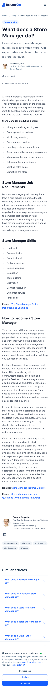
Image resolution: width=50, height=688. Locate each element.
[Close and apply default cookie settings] (45, 646)
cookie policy (16, 665)
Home (5, 15)
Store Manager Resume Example (28, 487)
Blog (14, 15)
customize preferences (30, 662)
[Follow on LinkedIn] (4, 534)
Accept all (25, 683)
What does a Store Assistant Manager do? (20, 609)
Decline (25, 677)
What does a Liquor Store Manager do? (18, 637)
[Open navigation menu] (45, 4)
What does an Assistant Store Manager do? (20, 595)
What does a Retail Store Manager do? (23, 623)
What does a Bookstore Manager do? (22, 581)
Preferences (25, 671)
